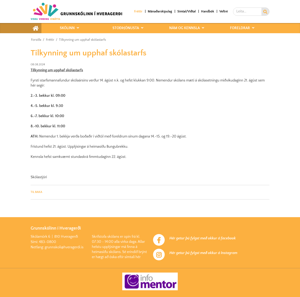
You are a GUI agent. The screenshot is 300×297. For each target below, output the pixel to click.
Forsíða (36, 40)
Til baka (36, 192)
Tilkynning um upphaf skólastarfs (82, 40)
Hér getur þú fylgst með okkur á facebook (202, 238)
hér (138, 257)
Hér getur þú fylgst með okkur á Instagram (203, 253)
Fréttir (50, 40)
